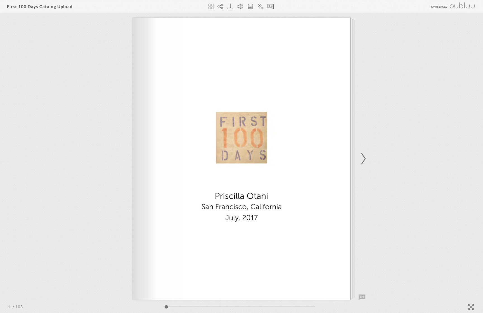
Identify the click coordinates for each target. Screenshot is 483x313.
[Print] (250, 6)
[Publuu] (448, 6)
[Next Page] (363, 159)
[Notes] (270, 6)
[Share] (220, 6)
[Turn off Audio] (240, 6)
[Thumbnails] (211, 6)
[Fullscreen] (471, 307)
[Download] (230, 6)
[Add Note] (362, 297)
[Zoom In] (260, 6)
